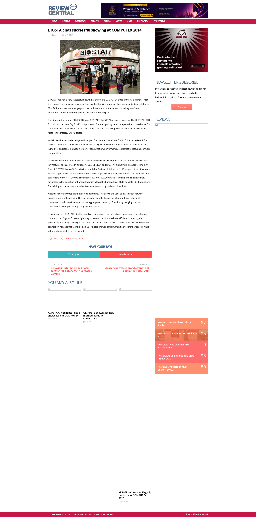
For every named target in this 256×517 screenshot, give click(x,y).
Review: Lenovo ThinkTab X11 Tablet (175, 324)
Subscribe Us (183, 107)
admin (53, 35)
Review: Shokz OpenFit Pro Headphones (173, 346)
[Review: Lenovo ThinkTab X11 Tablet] (181, 223)
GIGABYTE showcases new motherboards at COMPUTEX (98, 315)
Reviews (66, 21)
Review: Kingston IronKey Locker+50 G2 (172, 368)
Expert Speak (159, 21)
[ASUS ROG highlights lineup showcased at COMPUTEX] (64, 298)
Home (189, 514)
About (196, 514)
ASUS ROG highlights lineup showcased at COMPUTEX (64, 314)
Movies (119, 21)
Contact (204, 514)
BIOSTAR (58, 238)
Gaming (107, 21)
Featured (79, 238)
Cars (129, 21)
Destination (142, 21)
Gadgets (95, 21)
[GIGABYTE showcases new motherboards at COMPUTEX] (100, 298)
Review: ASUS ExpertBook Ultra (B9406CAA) (176, 357)
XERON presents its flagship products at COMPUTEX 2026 (135, 495)
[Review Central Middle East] (62, 16)
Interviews (80, 21)
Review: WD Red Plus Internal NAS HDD (177, 335)
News (54, 21)
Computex (68, 238)
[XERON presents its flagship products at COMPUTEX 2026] (135, 388)
